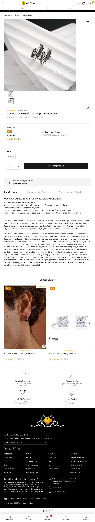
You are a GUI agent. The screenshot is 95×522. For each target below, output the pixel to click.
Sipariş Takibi (30, 469)
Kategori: (34, 118)
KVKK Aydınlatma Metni (78, 458)
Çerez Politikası (75, 473)
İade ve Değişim (75, 469)
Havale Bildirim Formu (33, 473)
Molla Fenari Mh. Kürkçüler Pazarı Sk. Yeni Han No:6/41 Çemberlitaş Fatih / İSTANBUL (64, 481)
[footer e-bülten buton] (46, 443)
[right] (89, 323)
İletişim (50, 466)
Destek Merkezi (53, 469)
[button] (11, 317)
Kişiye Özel (7, 473)
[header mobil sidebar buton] (3, 3)
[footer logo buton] (47, 421)
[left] (6, 323)
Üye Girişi (29, 458)
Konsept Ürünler (9, 469)
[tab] (11, 193)
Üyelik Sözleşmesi (32, 466)
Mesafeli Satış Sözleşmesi (79, 462)
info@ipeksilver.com (59, 492)
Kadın (71, 8)
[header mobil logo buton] (28, 3)
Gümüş (11, 157)
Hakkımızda (52, 458)
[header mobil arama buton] (79, 3)
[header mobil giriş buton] (87, 3)
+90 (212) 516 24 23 (58, 488)
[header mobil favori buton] (83, 3)
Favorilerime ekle (87, 22)
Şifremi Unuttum (31, 462)
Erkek (23, 8)
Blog (49, 462)
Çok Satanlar (8, 458)
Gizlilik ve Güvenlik (76, 466)
